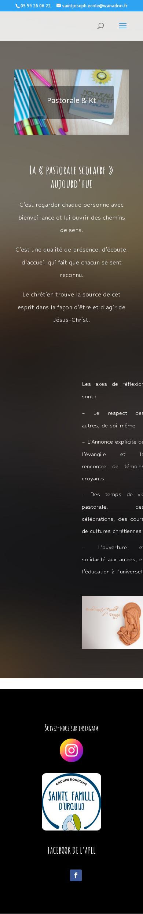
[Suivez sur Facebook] (76, 875)
